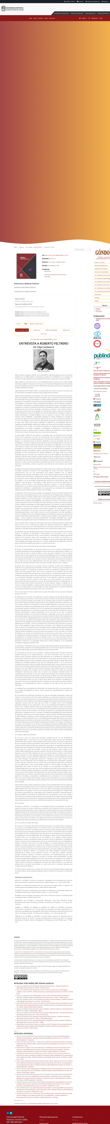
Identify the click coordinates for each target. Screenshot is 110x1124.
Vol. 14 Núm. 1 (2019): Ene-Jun (34, 247)
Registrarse (95, 18)
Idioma (84, 18)
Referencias (66, 330)
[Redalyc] (97, 343)
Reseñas (97, 298)
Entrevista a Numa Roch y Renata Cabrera (45, 1016)
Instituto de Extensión (77, 13)
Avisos (46, 18)
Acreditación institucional (61, 13)
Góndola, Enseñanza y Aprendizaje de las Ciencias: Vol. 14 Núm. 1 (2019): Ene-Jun (45, 997)
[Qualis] (97, 335)
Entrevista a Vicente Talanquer (52, 999)
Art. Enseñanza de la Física (102, 285)
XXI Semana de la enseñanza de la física (44, 986)
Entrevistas (47, 271)
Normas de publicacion (101, 265)
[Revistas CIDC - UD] (79, 18)
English (98, 308)
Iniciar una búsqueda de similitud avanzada (35, 1103)
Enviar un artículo (100, 262)
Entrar (101, 18)
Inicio (30, 18)
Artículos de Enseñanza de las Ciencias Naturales (55, 275)
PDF (19, 323)
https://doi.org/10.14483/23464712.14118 (56, 255)
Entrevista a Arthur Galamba (41, 1009)
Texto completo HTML (37, 323)
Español (98, 310)
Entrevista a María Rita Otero (51, 1013)
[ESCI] (97, 326)
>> (17, 1031)
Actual (35, 18)
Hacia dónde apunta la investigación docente (46, 1020)
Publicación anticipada (101, 269)
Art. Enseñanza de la (100, 278)
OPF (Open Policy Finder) (101, 477)
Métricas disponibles (51, 330)
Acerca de (52, 18)
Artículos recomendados (102, 272)
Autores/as (37, 330)
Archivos (40, 18)
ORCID (96, 301)
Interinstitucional (90, 13)
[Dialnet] (97, 399)
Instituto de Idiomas (103, 13)
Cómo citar (44, 334)
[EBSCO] (97, 363)
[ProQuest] (97, 367)
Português (99, 311)
